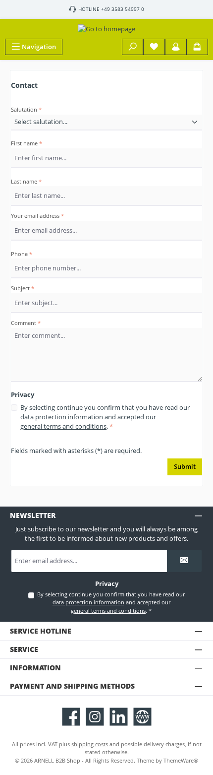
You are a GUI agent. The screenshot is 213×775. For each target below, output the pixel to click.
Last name (26, 181)
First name (26, 143)
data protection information (61, 416)
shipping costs (89, 744)
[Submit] (184, 561)
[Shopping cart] (197, 47)
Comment (26, 322)
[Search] (133, 47)
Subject (22, 288)
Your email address (37, 215)
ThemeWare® (180, 760)
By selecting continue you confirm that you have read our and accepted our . (105, 417)
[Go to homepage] (106, 29)
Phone (21, 254)
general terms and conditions (63, 426)
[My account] (176, 47)
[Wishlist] (154, 47)
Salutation (26, 109)
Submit (185, 466)
